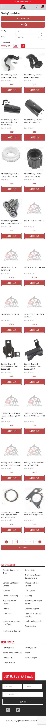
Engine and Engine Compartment (32, 577)
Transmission (30, 570)
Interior (6, 608)
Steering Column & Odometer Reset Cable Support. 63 (9, 366)
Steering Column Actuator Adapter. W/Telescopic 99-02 (10, 416)
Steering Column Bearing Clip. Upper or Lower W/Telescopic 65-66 (10, 515)
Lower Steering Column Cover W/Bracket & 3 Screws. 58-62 (10, 122)
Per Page (4, 31)
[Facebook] (8, 710)
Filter (21, 25)
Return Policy (8, 648)
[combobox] (29, 31)
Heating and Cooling (11, 631)
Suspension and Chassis (9, 602)
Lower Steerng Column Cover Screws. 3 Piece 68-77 (11, 222)
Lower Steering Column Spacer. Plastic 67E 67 (10, 175)
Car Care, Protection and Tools (11, 623)
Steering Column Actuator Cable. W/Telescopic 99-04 (10, 464)
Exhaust (6, 591)
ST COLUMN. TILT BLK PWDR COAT (9, 268)
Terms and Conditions (12, 653)
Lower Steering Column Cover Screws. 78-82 (33, 76)
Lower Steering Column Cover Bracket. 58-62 (10, 76)
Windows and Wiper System (33, 602)
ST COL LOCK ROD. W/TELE (34, 221)
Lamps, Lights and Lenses (10, 585)
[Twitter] (18, 710)
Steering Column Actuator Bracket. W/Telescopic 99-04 (34, 414)
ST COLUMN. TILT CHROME (34, 267)
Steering (28, 595)
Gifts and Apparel (32, 608)
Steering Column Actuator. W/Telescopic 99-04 (34, 464)
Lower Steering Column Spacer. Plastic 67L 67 (33, 175)
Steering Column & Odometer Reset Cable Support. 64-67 (32, 366)
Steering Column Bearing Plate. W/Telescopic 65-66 (33, 513)
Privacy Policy (30, 648)
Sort (2, 37)
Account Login (31, 657)
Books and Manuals (33, 621)
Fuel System (30, 591)
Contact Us (7, 657)
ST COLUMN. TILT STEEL (10, 314)
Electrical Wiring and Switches (33, 615)
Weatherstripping (10, 595)
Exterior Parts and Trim (10, 572)
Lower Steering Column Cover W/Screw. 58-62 (33, 121)
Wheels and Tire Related (31, 585)
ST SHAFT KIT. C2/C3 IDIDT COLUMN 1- (34, 315)
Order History (9, 662)
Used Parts (7, 613)
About (27, 653)
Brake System (30, 626)
